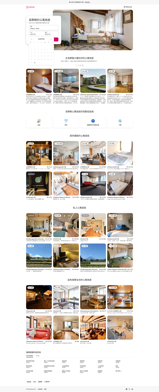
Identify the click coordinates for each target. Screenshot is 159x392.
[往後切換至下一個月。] (50, 39)
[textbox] (36, 34)
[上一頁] (76, 65)
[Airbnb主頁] (30, 7)
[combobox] (43, 28)
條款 (45, 389)
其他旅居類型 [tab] (29, 356)
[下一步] (82, 65)
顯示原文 (87, 2)
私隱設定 (40, 389)
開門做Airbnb (128, 7)
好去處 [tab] (37, 356)
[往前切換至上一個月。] (31, 39)
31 (34, 63)
